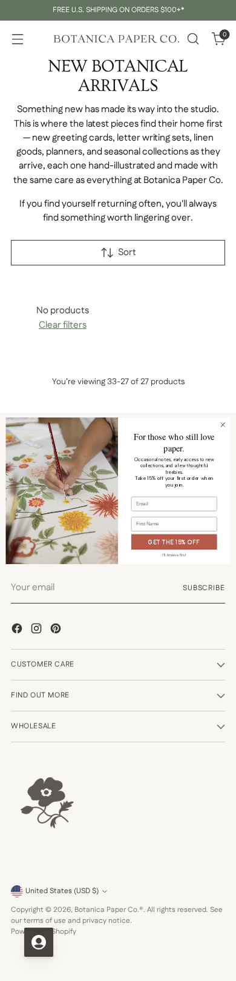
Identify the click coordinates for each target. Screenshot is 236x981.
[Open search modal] (192, 39)
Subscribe (204, 588)
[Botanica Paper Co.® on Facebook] (18, 630)
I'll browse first (174, 555)
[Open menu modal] (17, 39)
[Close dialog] (223, 424)
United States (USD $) (62, 891)
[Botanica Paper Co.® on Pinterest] (57, 630)
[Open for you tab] (38, 942)
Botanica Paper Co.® (108, 910)
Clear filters (63, 325)
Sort (127, 252)
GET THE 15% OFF (174, 541)
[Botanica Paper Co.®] (116, 39)
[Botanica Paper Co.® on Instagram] (37, 630)
